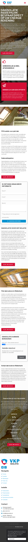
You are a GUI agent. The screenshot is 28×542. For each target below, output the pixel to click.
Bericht (4, 203)
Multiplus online (19, 526)
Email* (4, 197)
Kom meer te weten (12, 535)
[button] (24, 2)
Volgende (21, 357)
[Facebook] (2, 467)
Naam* (4, 191)
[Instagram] (5, 467)
